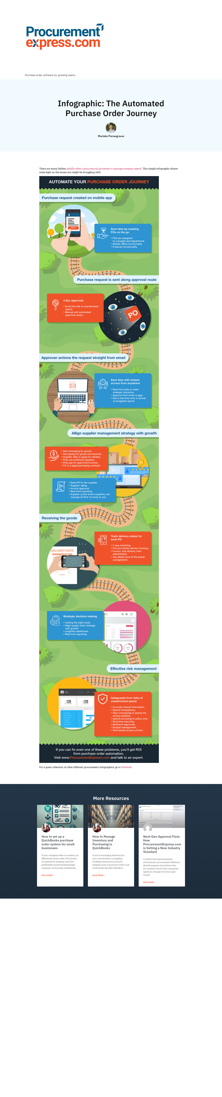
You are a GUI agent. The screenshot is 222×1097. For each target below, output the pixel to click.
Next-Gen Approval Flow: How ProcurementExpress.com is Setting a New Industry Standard (162, 844)
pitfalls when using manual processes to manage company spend (104, 168)
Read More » (48, 875)
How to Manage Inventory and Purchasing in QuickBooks (103, 842)
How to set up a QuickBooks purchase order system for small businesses (58, 842)
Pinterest (126, 767)
